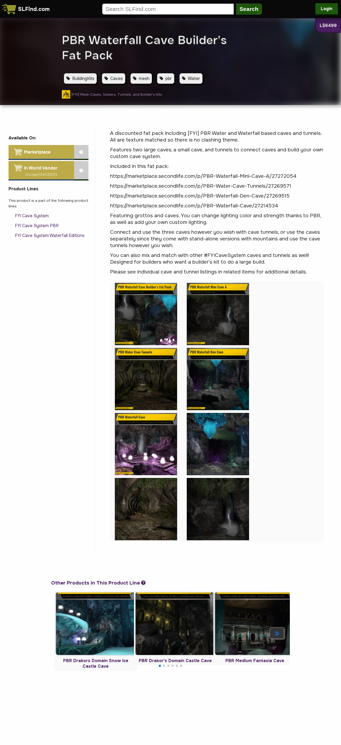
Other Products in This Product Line (95, 583)
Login (326, 8)
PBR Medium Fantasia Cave (254, 660)
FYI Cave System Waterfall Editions (49, 235)
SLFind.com (34, 9)
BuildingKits (83, 78)
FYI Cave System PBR (37, 225)
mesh (144, 78)
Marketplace (37, 152)
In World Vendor (41, 168)
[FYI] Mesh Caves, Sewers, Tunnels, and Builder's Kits (116, 94)
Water (194, 78)
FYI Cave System (32, 216)
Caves (116, 78)
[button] (277, 633)
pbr (168, 78)
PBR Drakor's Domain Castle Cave (175, 660)
